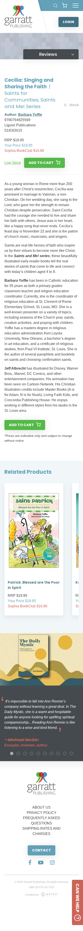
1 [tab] (12, 753)
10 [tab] (71, 753)
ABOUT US (41, 807)
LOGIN (68, 21)
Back (74, 104)
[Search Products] (55, 6)
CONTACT (41, 850)
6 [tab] (45, 753)
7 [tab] (51, 753)
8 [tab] (58, 753)
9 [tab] (65, 753)
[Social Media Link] (30, 863)
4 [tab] (31, 753)
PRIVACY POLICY (41, 813)
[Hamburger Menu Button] (76, 5)
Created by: (32, 894)
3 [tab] (25, 753)
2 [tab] (18, 753)
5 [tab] (38, 753)
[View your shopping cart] (64, 5)
